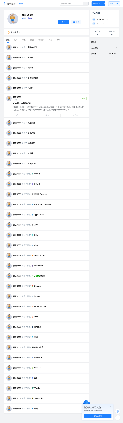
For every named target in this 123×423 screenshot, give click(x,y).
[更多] (117, 417)
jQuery (37, 296)
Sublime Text (39, 255)
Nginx (42, 276)
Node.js (37, 368)
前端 (36, 408)
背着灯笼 (31, 143)
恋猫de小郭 (32, 47)
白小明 (30, 88)
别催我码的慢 (33, 78)
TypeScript (39, 214)
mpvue (37, 174)
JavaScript (39, 398)
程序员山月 (32, 163)
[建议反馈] (117, 411)
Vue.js (37, 388)
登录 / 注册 (97, 416)
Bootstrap (38, 265)
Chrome (37, 286)
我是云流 (31, 123)
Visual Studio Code (42, 204)
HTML (36, 317)
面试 (36, 337)
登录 (114, 4)
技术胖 (30, 153)
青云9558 (17, 47)
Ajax (36, 245)
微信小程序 (38, 347)
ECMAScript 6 (40, 306)
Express (43, 194)
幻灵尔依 (31, 133)
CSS (35, 378)
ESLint (37, 184)
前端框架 (37, 327)
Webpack (38, 357)
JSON (36, 225)
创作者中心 (97, 4)
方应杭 (30, 57)
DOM (36, 235)
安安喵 (30, 68)
